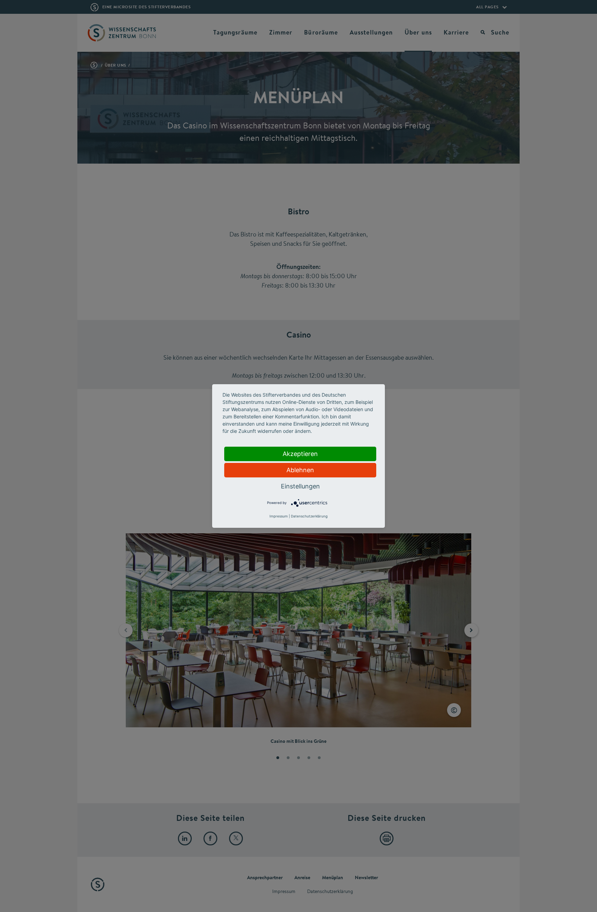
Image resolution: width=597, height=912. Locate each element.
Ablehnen (300, 470)
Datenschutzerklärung (309, 516)
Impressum (278, 516)
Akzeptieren (300, 453)
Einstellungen (300, 486)
